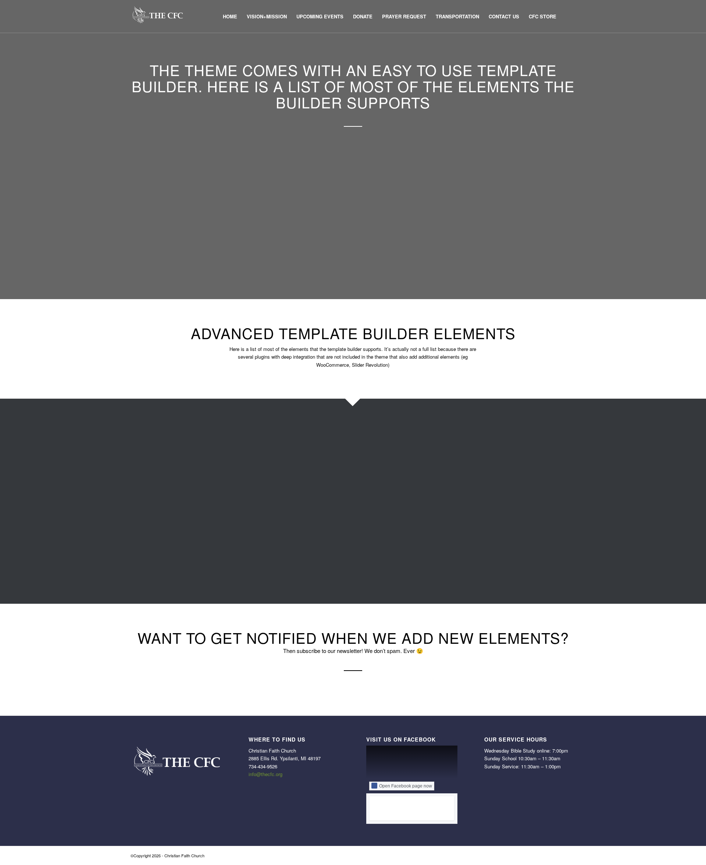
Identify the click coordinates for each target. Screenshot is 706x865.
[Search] (568, 16)
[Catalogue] (136, 487)
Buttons (154, 477)
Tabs (464, 525)
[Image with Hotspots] (293, 506)
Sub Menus (474, 496)
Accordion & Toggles (173, 429)
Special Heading (481, 487)
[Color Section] (136, 506)
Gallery (310, 429)
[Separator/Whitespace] (450, 468)
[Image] (293, 496)
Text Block (472, 554)
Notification (316, 563)
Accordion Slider (167, 439)
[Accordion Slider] (136, 439)
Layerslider (316, 515)
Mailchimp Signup (326, 534)
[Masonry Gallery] (293, 554)
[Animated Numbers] (136, 458)
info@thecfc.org (265, 774)
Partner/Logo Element (332, 573)
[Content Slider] (136, 544)
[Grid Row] (293, 448)
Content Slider (164, 544)
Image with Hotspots (330, 506)
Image (309, 496)
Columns (156, 515)
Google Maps (319, 439)
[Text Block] (450, 554)
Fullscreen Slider (167, 573)
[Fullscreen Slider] (136, 573)
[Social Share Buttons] (450, 477)
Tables (466, 515)
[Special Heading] (450, 487)
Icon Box (312, 477)
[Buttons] (136, 477)
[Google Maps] (293, 439)
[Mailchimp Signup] (293, 534)
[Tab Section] (450, 506)
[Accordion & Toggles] (136, 429)
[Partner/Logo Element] (293, 573)
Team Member (478, 534)
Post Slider (473, 439)
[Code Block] (136, 496)
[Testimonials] (450, 544)
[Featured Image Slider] (136, 563)
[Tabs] (450, 525)
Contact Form (163, 534)
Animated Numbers (171, 458)
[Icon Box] (293, 477)
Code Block (159, 496)
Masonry (312, 544)
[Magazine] (293, 525)
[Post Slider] (450, 439)
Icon (306, 468)
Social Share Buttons (488, 477)
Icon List (312, 487)
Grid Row (313, 448)
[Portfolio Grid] (450, 429)
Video (465, 563)
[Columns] (136, 515)
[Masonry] (293, 544)
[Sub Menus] (450, 496)
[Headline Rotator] (293, 458)
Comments (159, 525)
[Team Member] (450, 534)
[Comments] (136, 525)
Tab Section (474, 506)
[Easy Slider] (136, 554)
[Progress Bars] (450, 448)
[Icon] (293, 468)
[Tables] (450, 515)
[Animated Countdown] (136, 448)
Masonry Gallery (324, 554)
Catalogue (158, 487)
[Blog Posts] (136, 468)
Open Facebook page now (405, 786)
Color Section (162, 506)
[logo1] (157, 16)
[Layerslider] (293, 515)
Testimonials (475, 544)
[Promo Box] (450, 458)
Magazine (314, 525)
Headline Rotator (324, 458)
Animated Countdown (174, 448)
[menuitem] (230, 16)
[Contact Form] (136, 534)
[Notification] (293, 563)
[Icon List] (293, 487)
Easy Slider (159, 554)
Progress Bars (478, 448)
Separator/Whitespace (490, 468)
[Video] (450, 563)
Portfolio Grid (476, 429)
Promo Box (473, 458)
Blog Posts (158, 468)
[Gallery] (293, 429)
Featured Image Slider (175, 563)
